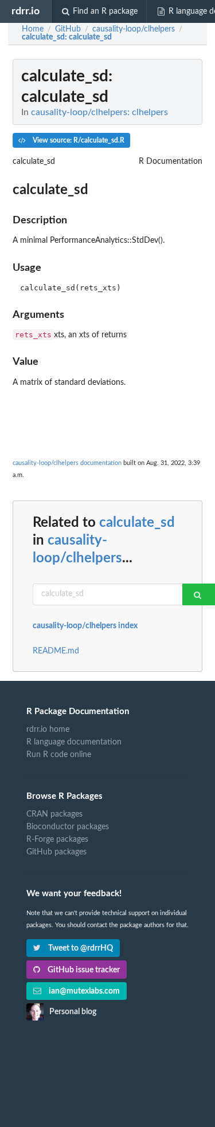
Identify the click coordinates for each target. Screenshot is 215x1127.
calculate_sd (137, 523)
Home (33, 29)
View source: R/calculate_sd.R (77, 140)
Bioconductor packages (67, 827)
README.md (56, 651)
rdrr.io (25, 11)
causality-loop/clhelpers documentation (67, 463)
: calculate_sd (67, 37)
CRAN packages (54, 814)
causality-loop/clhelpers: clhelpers (99, 112)
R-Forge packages (57, 840)
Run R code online (58, 755)
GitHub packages (56, 852)
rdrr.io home (47, 730)
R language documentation (74, 742)
